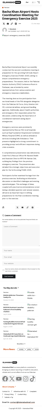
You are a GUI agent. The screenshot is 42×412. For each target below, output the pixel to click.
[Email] (7, 23)
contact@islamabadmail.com (22, 402)
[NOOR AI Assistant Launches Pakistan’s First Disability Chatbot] (33, 307)
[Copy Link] (11, 23)
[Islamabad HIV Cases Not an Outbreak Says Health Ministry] (33, 334)
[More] (19, 23)
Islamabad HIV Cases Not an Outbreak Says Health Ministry (14, 335)
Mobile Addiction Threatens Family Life (13, 296)
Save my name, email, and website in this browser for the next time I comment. (22, 270)
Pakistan (6, 7)
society (21, 349)
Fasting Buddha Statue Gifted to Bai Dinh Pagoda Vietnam (14, 323)
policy (29, 349)
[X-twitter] (12, 379)
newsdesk (13, 29)
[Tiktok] (32, 379)
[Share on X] (3, 23)
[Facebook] (5, 379)
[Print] (15, 23)
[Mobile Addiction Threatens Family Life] (33, 295)
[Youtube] (19, 379)
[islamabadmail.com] (11, 2)
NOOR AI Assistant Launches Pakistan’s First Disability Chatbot (13, 309)
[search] (23, 2)
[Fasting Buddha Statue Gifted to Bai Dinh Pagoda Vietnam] (33, 322)
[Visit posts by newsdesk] (4, 30)
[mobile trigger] (38, 2)
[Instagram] (26, 379)
